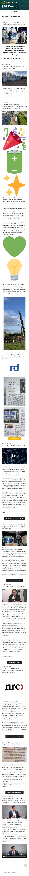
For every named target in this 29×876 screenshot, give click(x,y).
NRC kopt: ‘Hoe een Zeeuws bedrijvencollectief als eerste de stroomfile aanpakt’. (12, 670)
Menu (15, 11)
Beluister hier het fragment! (14, 580)
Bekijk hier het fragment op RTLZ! (14, 518)
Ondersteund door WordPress (9, 872)
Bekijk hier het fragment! (14, 662)
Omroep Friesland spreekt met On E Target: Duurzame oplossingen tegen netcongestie (14, 527)
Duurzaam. (8, 6)
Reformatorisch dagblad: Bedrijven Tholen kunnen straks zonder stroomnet (13, 357)
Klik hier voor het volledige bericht (14, 58)
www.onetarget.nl (18, 287)
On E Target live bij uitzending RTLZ (13, 445)
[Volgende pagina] (25, 865)
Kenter (19, 218)
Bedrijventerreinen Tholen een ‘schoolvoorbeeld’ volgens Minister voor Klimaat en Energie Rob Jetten (13, 800)
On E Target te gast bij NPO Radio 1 (13, 586)
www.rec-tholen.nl (17, 293)
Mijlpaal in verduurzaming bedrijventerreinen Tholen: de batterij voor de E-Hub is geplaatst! (14, 106)
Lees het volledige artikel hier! (14, 736)
